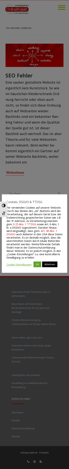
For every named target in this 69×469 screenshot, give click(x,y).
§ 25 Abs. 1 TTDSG (24, 224)
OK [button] (37, 264)
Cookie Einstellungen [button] (19, 264)
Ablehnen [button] (49, 264)
